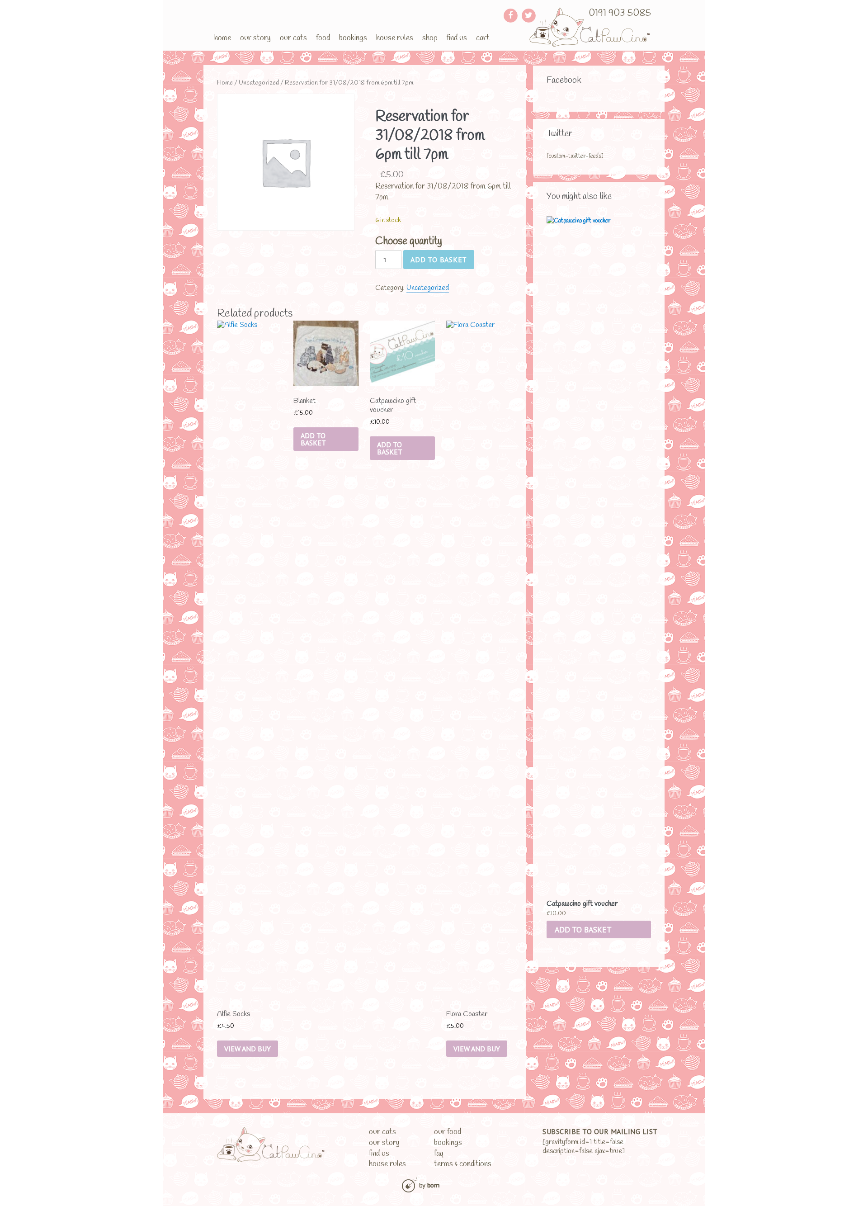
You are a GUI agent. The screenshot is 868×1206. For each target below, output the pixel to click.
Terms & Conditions (462, 1164)
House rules (394, 38)
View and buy (247, 1048)
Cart (483, 38)
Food (323, 38)
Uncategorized (259, 82)
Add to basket (438, 259)
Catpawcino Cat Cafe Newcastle (590, 27)
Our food (447, 1132)
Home (222, 38)
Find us (457, 38)
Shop (430, 38)
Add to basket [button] (583, 929)
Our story (255, 38)
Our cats (293, 38)
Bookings (353, 38)
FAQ (438, 1154)
